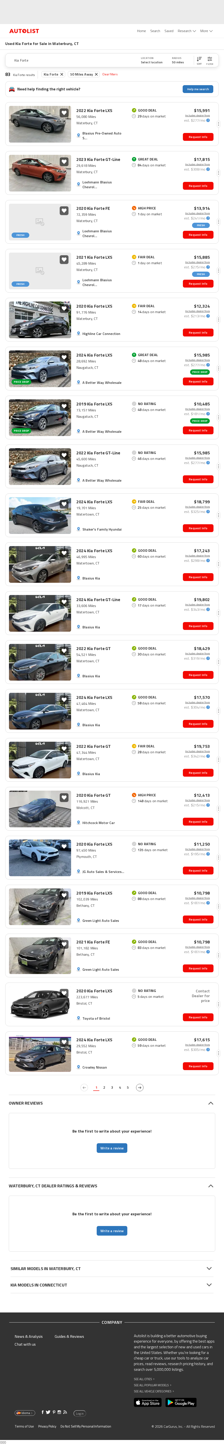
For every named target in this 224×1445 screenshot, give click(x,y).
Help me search (198, 89)
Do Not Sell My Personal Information (86, 1426)
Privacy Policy (47, 1426)
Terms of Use (24, 1426)
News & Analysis (29, 1336)
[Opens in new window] (148, 1402)
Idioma (25, 1413)
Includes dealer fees (197, 115)
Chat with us (25, 1344)
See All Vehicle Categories (154, 1391)
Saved (168, 30)
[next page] (140, 1087)
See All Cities (144, 1379)
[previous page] (84, 1087)
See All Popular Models (152, 1385)
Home (141, 30)
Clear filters (110, 74)
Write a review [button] (112, 1148)
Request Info (198, 136)
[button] (199, 60)
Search (155, 30)
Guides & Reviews (69, 1336)
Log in (80, 1413)
